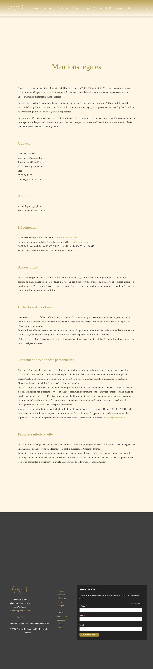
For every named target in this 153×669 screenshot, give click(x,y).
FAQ (108, 8)
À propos (97, 8)
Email (82, 625)
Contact (118, 8)
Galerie (35, 8)
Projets (76, 8)
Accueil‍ (61, 591)
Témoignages (61, 616)
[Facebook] (135, 8)
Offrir (87, 8)
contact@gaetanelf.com (20, 610)
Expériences (49, 8)
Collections (63, 8)
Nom (82, 615)
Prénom (83, 606)
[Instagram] (129, 8)
